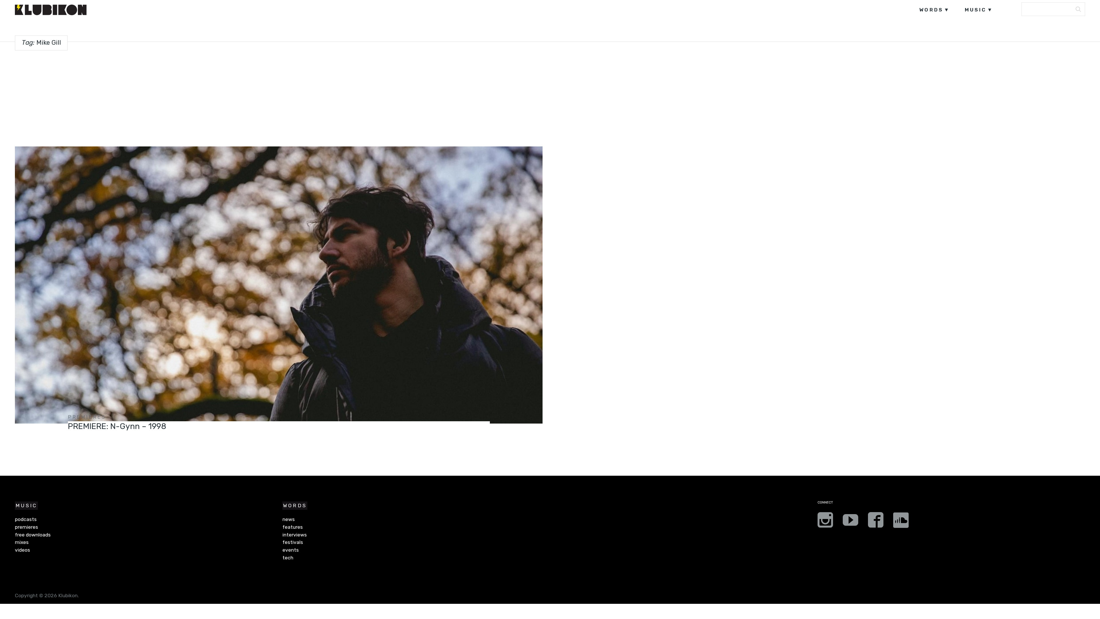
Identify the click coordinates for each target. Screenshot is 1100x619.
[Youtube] (850, 522)
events (290, 550)
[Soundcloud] (901, 522)
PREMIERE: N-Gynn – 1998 (117, 426)
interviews (294, 535)
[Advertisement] (550, 97)
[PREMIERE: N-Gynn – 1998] (278, 285)
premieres (87, 417)
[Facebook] (875, 522)
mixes (22, 542)
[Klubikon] (51, 10)
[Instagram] (825, 522)
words (931, 10)
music (976, 10)
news (288, 519)
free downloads (33, 535)
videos (22, 550)
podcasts (26, 519)
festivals (292, 542)
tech (287, 558)
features (292, 527)
